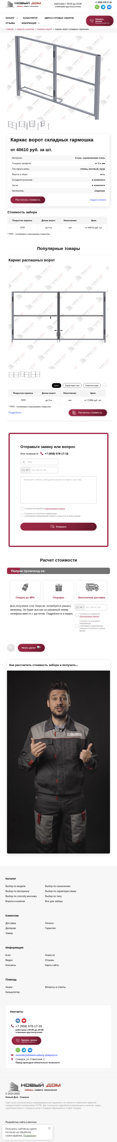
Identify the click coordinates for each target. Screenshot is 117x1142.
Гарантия (50, 928)
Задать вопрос (98, 200)
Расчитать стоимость (90, 412)
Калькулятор (30, 18)
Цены (56, 385)
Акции (8, 987)
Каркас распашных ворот (32, 260)
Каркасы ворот (44, 29)
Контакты (10, 965)
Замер (9, 933)
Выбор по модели (15, 886)
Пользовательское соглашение (23, 1130)
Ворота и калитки (25, 29)
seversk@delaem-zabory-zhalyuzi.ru (36, 1055)
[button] (9, 249)
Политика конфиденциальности (23, 1126)
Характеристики (72, 385)
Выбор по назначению (57, 886)
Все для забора (54, 901)
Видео (9, 960)
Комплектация (92, 385)
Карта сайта (52, 965)
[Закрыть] (49, 1128)
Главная (9, 29)
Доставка (10, 923)
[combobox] (26, 470)
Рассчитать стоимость (27, 200)
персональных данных (55, 509)
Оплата (49, 923)
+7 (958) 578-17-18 (103, 2)
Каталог (10, 18)
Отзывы (10, 23)
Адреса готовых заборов (59, 18)
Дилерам (10, 928)
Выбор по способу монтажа (21, 896)
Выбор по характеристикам (60, 891)
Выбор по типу (53, 896)
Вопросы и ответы (55, 987)
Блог (8, 955)
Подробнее (29, 1135)
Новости (50, 955)
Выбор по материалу (17, 891)
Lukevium (31, 1122)
